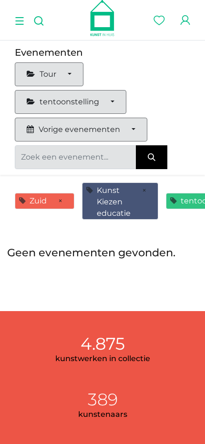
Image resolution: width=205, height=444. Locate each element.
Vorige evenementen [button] (79, 129)
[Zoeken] (151, 157)
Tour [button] (48, 74)
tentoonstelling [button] (69, 101)
